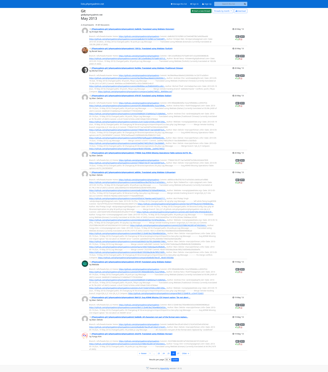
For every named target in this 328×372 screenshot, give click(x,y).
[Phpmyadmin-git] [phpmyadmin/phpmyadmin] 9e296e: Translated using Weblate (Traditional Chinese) (137, 68)
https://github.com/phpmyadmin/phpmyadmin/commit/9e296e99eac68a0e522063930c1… (127, 78)
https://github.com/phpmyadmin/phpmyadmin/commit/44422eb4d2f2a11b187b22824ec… (127, 220)
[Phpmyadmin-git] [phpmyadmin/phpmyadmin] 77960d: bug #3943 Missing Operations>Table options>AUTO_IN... (141, 153)
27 (178, 353)
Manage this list (179, 4)
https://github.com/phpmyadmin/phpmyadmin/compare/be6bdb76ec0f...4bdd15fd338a (136, 257)
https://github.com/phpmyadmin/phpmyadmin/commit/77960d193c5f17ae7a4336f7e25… (127, 130)
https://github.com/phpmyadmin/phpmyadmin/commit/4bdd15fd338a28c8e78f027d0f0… (127, 252)
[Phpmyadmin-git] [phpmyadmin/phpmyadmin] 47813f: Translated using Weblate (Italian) (131, 95)
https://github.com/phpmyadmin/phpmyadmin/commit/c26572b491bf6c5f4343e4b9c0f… (175, 212)
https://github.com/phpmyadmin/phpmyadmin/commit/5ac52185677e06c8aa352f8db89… (127, 247)
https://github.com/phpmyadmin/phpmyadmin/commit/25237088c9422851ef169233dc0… (168, 225)
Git (83, 10)
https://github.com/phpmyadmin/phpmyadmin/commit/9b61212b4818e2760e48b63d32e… (128, 233)
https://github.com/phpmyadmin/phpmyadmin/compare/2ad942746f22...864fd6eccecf (135, 91)
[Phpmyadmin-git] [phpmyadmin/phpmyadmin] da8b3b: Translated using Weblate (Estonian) (132, 29)
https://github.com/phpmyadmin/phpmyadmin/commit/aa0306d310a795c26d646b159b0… (128, 241)
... (154, 353)
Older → (185, 353)
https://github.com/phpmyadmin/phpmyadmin (139, 36)
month (222, 11)
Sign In (195, 4)
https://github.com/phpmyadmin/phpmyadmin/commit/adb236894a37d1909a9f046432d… (128, 190)
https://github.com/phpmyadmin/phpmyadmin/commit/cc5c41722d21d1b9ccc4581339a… (127, 121)
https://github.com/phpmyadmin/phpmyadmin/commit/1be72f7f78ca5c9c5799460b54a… (176, 204)
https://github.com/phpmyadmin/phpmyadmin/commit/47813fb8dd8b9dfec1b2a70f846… (127, 105)
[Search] (245, 4)
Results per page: (156, 359)
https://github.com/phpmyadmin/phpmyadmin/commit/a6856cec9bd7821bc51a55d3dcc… (127, 182)
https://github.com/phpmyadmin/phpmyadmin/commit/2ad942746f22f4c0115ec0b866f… (127, 143)
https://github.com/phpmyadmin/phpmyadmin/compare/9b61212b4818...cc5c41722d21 (166, 293)
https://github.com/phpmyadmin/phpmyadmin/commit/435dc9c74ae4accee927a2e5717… (127, 198)
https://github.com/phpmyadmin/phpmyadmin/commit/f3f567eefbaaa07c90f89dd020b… (127, 138)
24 (164, 353)
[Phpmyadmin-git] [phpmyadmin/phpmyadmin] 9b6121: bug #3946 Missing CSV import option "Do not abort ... (140, 297)
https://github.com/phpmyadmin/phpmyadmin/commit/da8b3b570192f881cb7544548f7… (127, 39)
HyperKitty (164, 368)
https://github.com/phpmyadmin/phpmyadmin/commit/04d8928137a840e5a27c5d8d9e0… (128, 113)
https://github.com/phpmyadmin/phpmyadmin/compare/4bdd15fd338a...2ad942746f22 (127, 148)
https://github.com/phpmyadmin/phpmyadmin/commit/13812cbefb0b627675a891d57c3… (127, 58)
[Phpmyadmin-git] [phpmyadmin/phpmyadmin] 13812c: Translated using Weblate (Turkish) (132, 48)
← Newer (143, 353)
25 (168, 353)
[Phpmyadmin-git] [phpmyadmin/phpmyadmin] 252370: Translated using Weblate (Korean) (131, 334)
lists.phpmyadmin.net (92, 4)
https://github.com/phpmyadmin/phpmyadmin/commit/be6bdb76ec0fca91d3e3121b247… (128, 327)
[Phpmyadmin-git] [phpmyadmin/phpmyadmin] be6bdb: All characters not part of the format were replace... (139, 317)
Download (241, 11)
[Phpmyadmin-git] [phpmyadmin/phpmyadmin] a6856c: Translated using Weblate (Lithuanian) (133, 172)
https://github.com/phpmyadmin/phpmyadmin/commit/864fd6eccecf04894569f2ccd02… (127, 86)
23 (159, 353)
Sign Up (208, 4)
